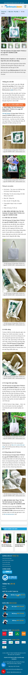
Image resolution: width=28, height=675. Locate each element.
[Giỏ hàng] (25, 6)
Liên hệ (4, 586)
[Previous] (4, 29)
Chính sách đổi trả (6, 564)
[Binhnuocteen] (13, 6)
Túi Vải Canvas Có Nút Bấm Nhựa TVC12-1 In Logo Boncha (20, 545)
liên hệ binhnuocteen (9, 514)
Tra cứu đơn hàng (6, 562)
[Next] (24, 29)
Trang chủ (3, 11)
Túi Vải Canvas (6, 113)
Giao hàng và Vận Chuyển (8, 560)
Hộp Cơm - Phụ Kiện (13, 11)
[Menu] (2, 6)
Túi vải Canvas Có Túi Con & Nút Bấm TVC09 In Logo (7, 545)
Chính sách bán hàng (6, 558)
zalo (12, 90)
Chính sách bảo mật (6, 566)
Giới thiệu (4, 588)
